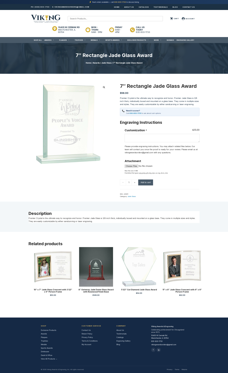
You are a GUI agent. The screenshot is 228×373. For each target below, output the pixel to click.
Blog (175, 7)
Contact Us (189, 7)
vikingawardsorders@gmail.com (72, 7)
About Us (129, 7)
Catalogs (144, 7)
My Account (86, 344)
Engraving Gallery (185, 40)
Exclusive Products (136, 40)
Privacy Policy (87, 337)
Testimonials (161, 7)
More (156, 40)
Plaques (63, 40)
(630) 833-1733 (42, 7)
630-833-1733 (120, 2)
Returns (184, 369)
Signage (170, 40)
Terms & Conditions (90, 341)
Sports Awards (112, 40)
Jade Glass (106, 63)
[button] (104, 87)
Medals (94, 40)
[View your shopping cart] (174, 18)
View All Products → (49, 359)
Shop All (38, 40)
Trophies (79, 40)
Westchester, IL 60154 (69, 29)
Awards (47, 40)
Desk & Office (46, 355)
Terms (177, 369)
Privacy (169, 369)
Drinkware (45, 352)
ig (158, 350)
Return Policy (87, 334)
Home (116, 7)
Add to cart (146, 182)
